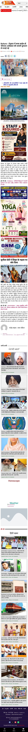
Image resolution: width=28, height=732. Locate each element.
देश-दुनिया (7, 7)
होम (1, 7)
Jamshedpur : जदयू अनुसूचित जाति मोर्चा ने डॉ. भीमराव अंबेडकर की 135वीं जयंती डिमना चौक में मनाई (14, 307)
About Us (16, 712)
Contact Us (21, 712)
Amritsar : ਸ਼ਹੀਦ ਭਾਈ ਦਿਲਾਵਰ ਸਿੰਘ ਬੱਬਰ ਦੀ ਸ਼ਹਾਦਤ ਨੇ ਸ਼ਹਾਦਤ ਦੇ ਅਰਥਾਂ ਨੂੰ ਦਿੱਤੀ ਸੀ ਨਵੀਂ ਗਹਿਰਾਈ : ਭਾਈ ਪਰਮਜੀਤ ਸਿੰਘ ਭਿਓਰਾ (13, 368)
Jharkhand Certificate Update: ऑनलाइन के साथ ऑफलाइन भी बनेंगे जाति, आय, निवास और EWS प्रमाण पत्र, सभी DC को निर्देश (13, 596)
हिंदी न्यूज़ (5, 712)
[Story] (4, 728)
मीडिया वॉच (20, 708)
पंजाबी (24, 708)
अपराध (21, 7)
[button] (6, 56)
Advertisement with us (16, 714)
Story (4, 730)
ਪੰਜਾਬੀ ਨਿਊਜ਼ (10, 712)
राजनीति (14, 7)
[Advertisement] (14, 27)
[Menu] (14, 728)
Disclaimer (8, 714)
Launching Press (20, 725)
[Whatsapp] (18, 722)
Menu (14, 730)
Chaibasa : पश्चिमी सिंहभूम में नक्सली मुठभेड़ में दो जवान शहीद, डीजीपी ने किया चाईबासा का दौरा (14, 182)
